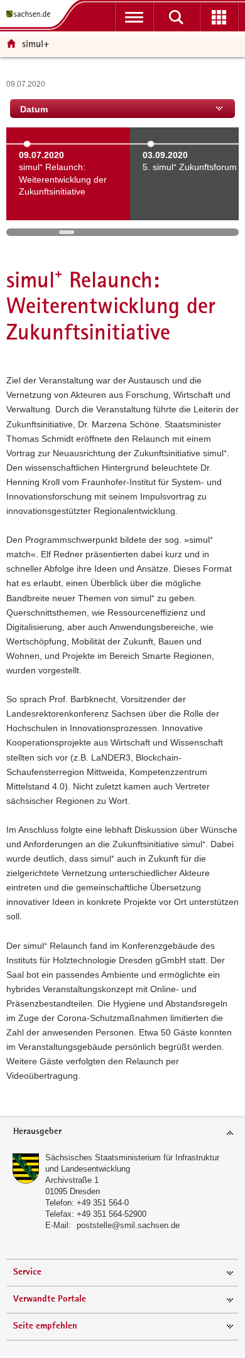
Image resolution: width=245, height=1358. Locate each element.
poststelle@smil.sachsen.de (128, 1225)
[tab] (122, 1132)
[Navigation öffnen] (134, 17)
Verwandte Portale (49, 1299)
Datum (34, 109)
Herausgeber (37, 1131)
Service (27, 1272)
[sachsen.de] (31, 14)
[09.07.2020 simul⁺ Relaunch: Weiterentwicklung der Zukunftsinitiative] (68, 213)
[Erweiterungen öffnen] (219, 17)
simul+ (35, 44)
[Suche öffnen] (176, 17)
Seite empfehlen (45, 1326)
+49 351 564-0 (103, 1202)
